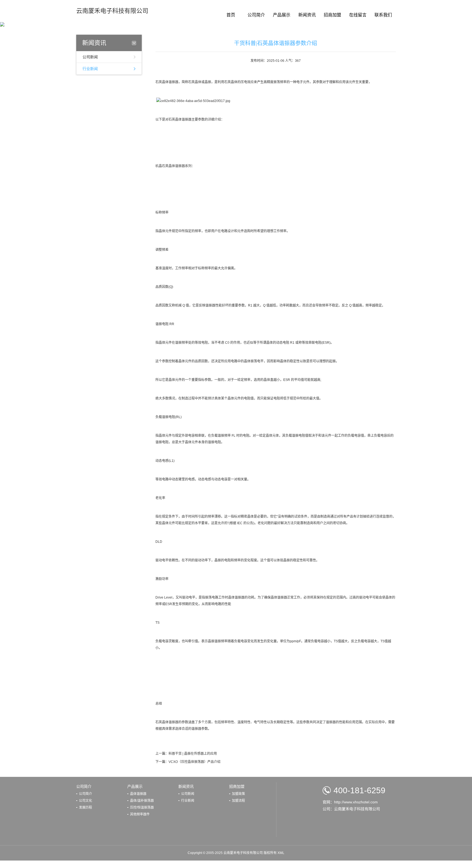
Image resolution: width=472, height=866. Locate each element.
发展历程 (85, 807)
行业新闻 (90, 68)
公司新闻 (90, 57)
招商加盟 (332, 15)
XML (281, 853)
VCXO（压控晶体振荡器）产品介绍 (194, 762)
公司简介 (256, 15)
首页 (230, 15)
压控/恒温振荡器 (142, 807)
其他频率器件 (140, 814)
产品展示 (281, 15)
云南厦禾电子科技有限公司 (112, 10)
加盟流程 (238, 801)
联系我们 (383, 15)
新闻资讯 (307, 15)
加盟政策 (238, 794)
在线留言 (358, 15)
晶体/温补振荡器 (142, 801)
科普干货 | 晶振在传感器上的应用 (193, 754)
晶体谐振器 (138, 794)
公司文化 (85, 801)
